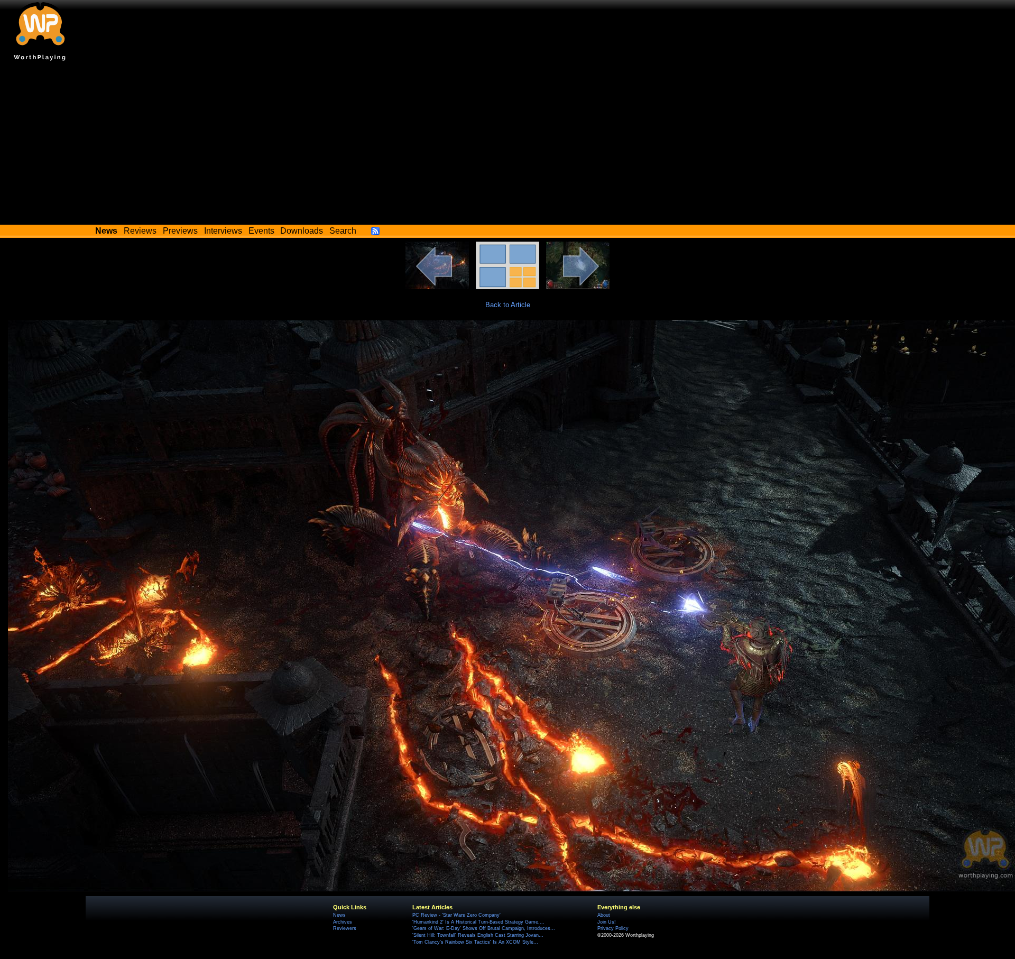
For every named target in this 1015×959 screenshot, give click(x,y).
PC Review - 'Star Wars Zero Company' (456, 915)
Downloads (301, 230)
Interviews (223, 230)
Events (261, 230)
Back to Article (507, 305)
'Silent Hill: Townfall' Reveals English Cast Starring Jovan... (477, 935)
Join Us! (606, 922)
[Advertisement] (507, 145)
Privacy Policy (613, 928)
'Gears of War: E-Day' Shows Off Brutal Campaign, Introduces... (483, 928)
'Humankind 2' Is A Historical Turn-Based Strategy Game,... (478, 922)
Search (342, 230)
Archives (342, 922)
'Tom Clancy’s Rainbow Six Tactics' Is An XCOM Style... (475, 942)
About (603, 915)
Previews (180, 230)
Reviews (140, 230)
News (339, 915)
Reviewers (344, 928)
